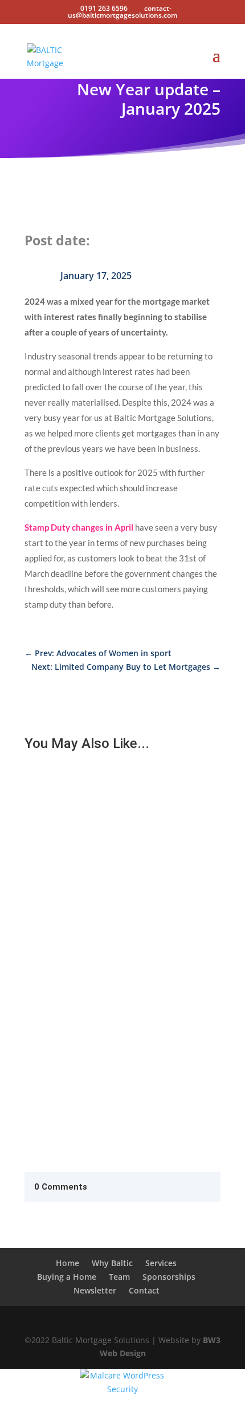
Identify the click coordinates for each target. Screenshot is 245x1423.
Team (119, 1276)
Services (161, 1263)
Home (67, 1263)
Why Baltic (112, 1263)
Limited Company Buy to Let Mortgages (113, 807)
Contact (144, 1290)
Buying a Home (66, 1276)
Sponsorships (168, 1276)
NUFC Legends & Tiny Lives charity (102, 1031)
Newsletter (95, 1290)
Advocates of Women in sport (92, 919)
